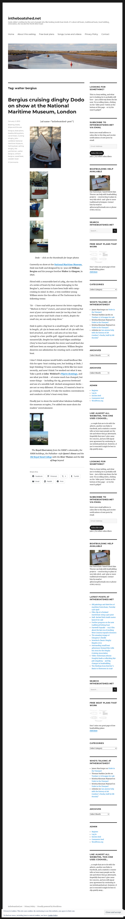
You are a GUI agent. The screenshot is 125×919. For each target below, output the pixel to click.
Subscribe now (97, 153)
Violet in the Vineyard (100, 322)
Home (11, 34)
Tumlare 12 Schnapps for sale (103, 317)
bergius (11, 131)
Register (95, 391)
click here (93, 272)
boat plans (19, 131)
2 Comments (13, 162)
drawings (69, 374)
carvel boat (12, 136)
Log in (94, 393)
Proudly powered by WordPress (49, 906)
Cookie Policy (53, 915)
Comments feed (98, 398)
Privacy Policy (91, 34)
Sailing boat (13, 146)
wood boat (19, 156)
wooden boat (13, 159)
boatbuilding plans (15, 133)
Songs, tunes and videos (69, 34)
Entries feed (96, 396)
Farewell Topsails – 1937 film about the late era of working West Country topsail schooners (104, 630)
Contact (105, 34)
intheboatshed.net (24, 18)
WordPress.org (97, 401)
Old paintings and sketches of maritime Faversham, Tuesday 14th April (103, 607)
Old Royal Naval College (41, 457)
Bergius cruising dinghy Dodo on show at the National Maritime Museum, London (46, 106)
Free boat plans (46, 34)
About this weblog (27, 34)
